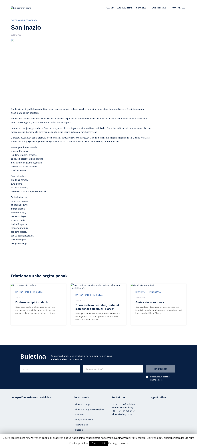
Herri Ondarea (81, 424)
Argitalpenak (124, 7)
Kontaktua (178, 7)
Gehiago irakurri (118, 443)
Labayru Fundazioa (83, 419)
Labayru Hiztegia (82, 404)
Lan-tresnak (159, 7)
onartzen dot (160, 378)
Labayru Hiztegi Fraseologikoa (89, 409)
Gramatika (79, 414)
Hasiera (110, 7)
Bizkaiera (140, 7)
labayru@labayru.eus (122, 414)
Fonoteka (78, 429)
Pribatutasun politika (160, 376)
